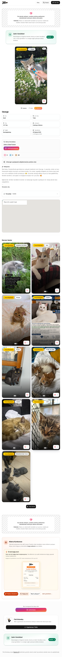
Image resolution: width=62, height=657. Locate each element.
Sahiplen (25, 108)
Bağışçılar (25, 593)
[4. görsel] (48, 395)
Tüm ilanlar (32, 506)
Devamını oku (6, 187)
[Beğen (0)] (44, 101)
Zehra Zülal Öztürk (10, 144)
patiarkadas (37, 610)
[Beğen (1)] (25, 342)
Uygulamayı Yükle (32, 627)
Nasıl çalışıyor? (35, 593)
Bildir (32, 108)
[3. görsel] (18, 395)
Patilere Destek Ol (12, 593)
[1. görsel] (45, 291)
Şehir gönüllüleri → (47, 593)
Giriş (38, 2)
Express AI (16, 652)
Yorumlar (39, 108)
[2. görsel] (47, 291)
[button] (31, 75)
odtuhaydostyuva (13, 149)
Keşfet (49, 37)
